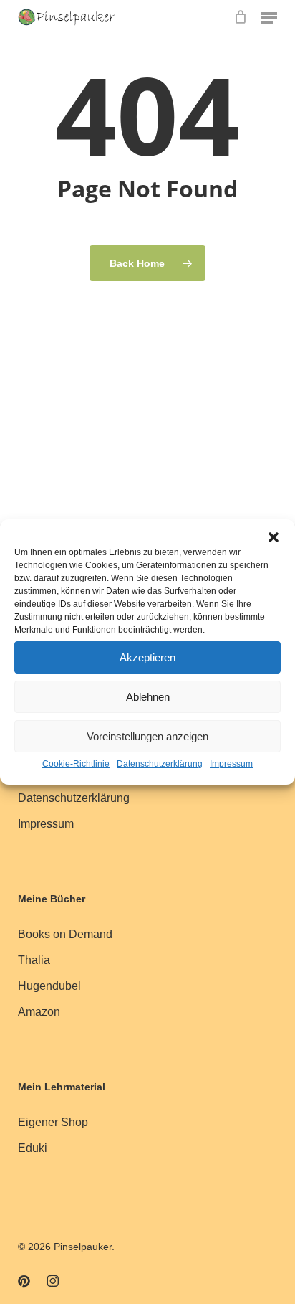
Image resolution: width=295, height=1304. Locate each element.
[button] (273, 537)
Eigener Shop (53, 1122)
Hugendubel (49, 986)
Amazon (39, 1012)
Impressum (231, 764)
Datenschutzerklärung (160, 764)
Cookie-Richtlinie (76, 764)
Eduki (32, 1148)
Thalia (34, 960)
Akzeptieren (147, 657)
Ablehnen (148, 697)
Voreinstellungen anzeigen (147, 736)
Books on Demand (65, 934)
